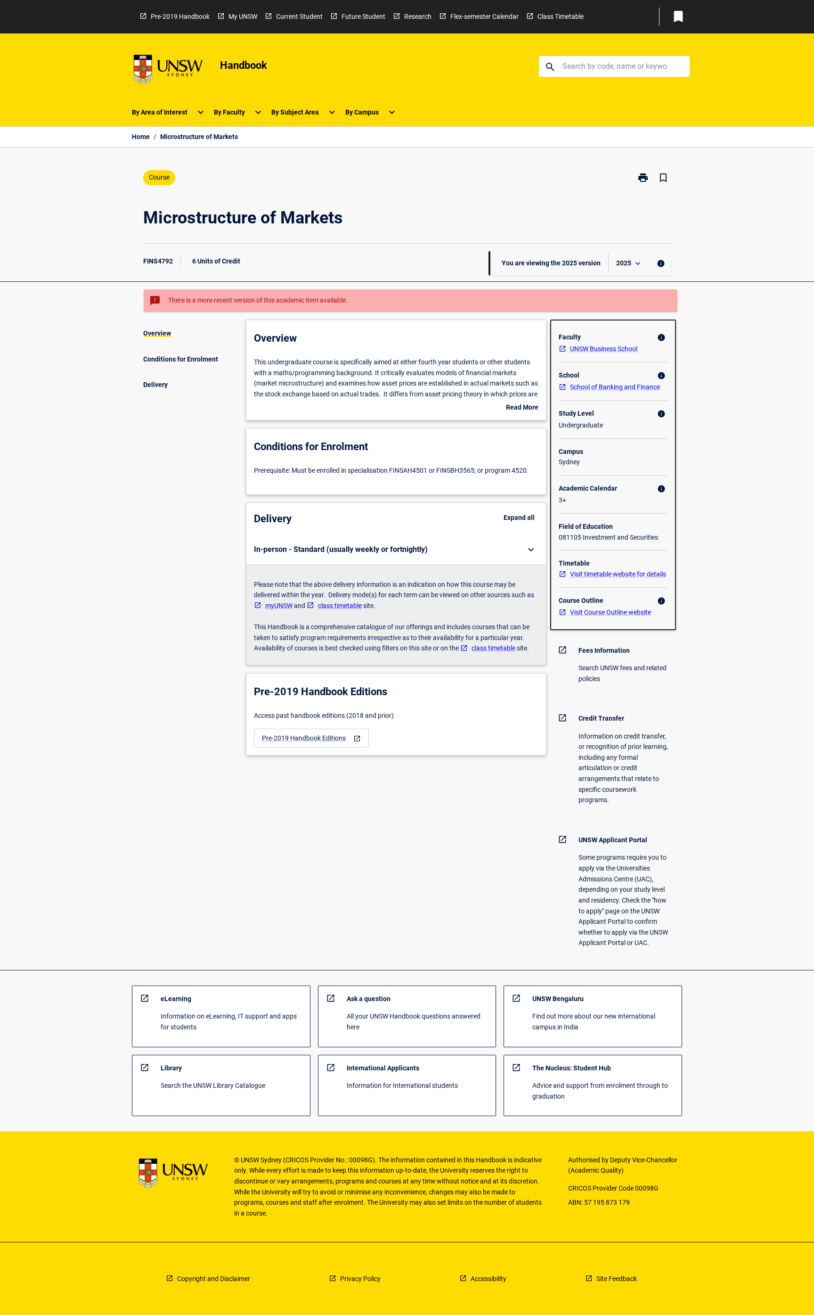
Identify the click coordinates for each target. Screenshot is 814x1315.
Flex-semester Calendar (484, 16)
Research (417, 16)
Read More (522, 408)
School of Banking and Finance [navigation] (615, 387)
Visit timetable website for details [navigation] (618, 574)
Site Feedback (616, 1278)
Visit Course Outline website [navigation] (610, 612)
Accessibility (488, 1278)
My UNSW (242, 16)
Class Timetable (560, 16)
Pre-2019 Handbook (180, 16)
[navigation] (311, 738)
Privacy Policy (360, 1278)
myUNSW (279, 605)
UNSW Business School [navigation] (603, 349)
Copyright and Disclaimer (213, 1278)
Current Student (299, 16)
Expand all (519, 517)
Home (141, 136)
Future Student (363, 16)
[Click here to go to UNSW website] (168, 71)
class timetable (340, 605)
